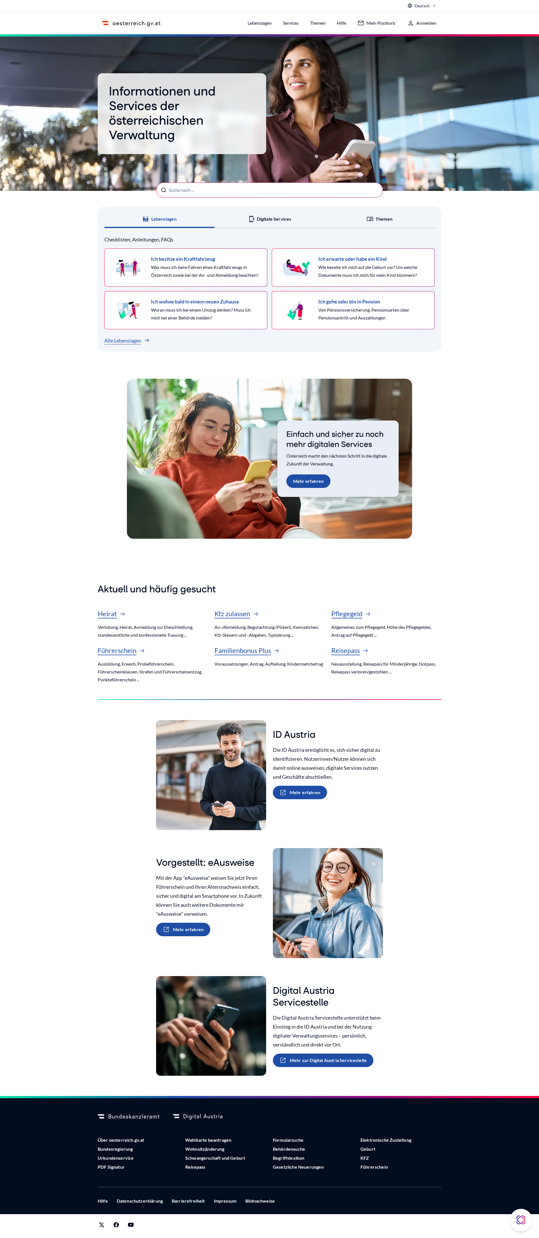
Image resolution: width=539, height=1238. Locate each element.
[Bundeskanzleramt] (128, 1117)
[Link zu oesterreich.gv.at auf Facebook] (116, 1226)
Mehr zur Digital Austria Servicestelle (328, 1060)
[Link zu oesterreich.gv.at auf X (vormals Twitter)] (102, 1226)
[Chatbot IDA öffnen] (521, 1220)
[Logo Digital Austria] (204, 1117)
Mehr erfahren (308, 481)
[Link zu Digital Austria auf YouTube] (131, 1226)
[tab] (159, 219)
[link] (185, 267)
